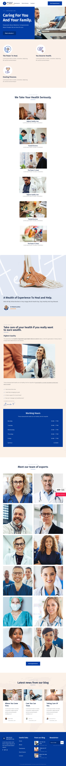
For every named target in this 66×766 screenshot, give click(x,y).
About (20, 744)
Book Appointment (55, 3)
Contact (21, 756)
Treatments (22, 748)
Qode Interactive (28, 764)
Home (20, 741)
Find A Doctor (22, 752)
